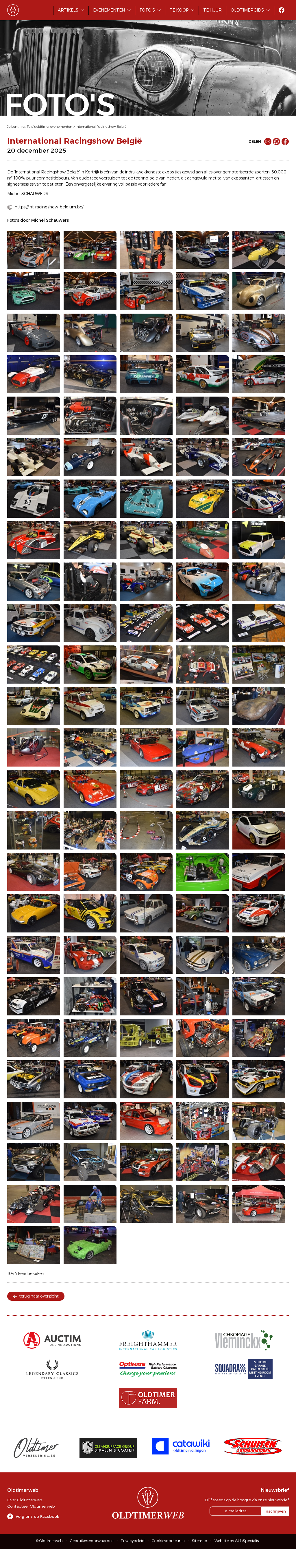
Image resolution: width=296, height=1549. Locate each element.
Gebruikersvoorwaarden (92, 1541)
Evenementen (109, 10)
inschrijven (275, 1511)
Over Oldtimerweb (24, 1500)
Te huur (212, 10)
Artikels (68, 10)
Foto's (147, 10)
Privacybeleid (133, 1541)
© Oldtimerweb (49, 1541)
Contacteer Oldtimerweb (31, 1506)
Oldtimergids (247, 10)
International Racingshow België (101, 127)
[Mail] (267, 141)
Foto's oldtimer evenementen (49, 127)
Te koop (179, 10)
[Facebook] (285, 141)
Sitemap (199, 1541)
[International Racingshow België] (33, 250)
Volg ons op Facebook (37, 1516)
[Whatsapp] (276, 141)
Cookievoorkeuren (168, 1541)
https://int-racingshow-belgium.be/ (48, 207)
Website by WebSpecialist (237, 1541)
